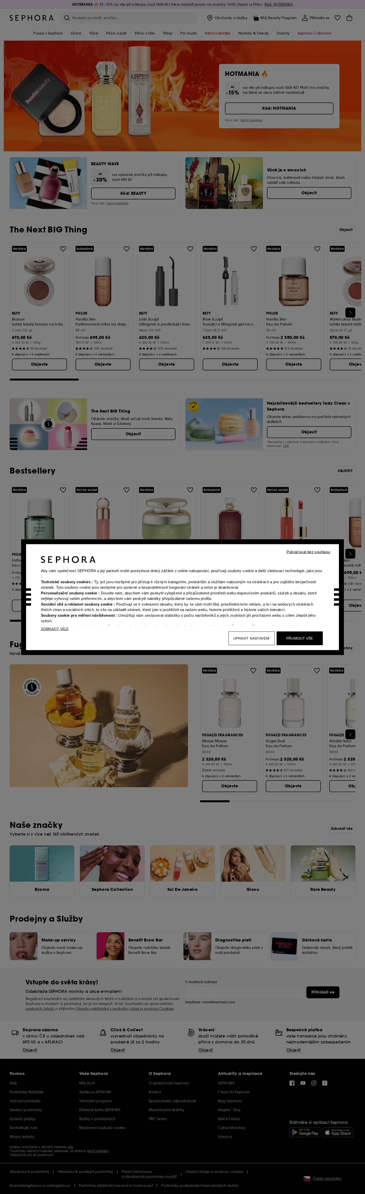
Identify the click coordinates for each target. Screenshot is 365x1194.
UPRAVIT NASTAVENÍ (251, 638)
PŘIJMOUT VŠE (299, 638)
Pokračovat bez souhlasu (308, 551)
